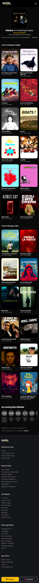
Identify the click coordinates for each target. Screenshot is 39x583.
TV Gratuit (4, 534)
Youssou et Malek (26, 367)
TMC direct (5, 515)
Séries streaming (6, 538)
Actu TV (4, 548)
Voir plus (35, 37)
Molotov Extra (5, 560)
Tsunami (4, 103)
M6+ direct (4, 508)
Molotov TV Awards (7, 543)
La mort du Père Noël (8, 339)
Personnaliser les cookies (9, 482)
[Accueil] (6, 3)
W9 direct (4, 512)
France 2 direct (6, 500)
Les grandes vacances (9, 254)
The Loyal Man (6, 396)
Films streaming (6, 536)
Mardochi (4, 310)
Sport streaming (6, 541)
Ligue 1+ (4, 564)
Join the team (5, 458)
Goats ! (22, 131)
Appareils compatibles (8, 486)
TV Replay (4, 531)
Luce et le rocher (7, 160)
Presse (3, 451)
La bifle (22, 160)
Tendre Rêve (5, 131)
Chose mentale (25, 310)
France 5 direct (6, 505)
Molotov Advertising (7, 456)
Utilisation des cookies (8, 477)
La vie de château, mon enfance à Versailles (28, 397)
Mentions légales (6, 474)
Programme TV (6, 529)
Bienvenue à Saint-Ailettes (26, 73)
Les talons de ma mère (9, 73)
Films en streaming (14, 34)
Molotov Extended (7, 562)
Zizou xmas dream (26, 217)
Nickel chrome (25, 339)
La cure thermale (26, 282)
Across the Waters (26, 103)
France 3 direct (6, 503)
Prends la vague (25, 254)
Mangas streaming (7, 546)
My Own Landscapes (8, 188)
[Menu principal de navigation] (36, 4)
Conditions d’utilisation (8, 479)
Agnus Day (5, 217)
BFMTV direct (5, 517)
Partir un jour (24, 188)
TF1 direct (4, 498)
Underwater (5, 367)
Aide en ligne (5, 469)
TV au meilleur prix (7, 567)
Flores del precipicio (8, 282)
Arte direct (4, 510)
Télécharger (5, 484)
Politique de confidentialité (9, 472)
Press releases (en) (7, 453)
